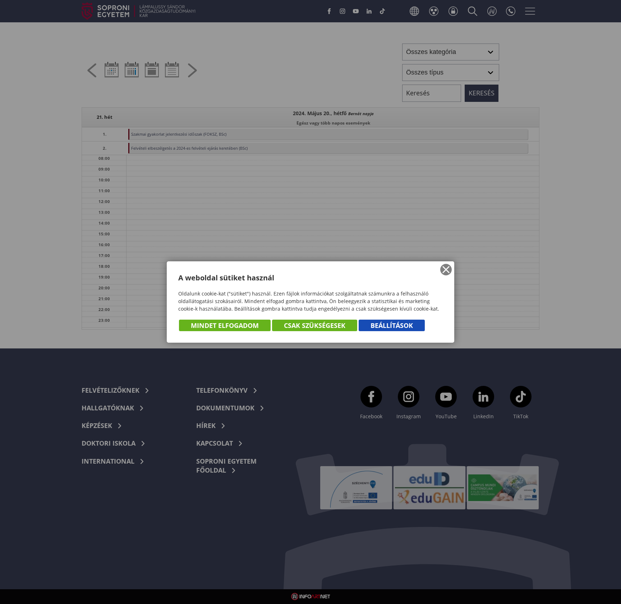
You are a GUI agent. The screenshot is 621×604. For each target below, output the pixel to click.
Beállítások (392, 325)
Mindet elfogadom (225, 325)
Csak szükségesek (314, 325)
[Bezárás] (446, 269)
